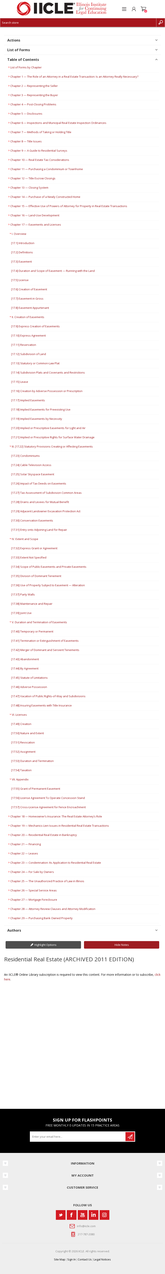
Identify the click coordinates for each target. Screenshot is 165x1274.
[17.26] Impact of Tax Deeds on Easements (38, 483)
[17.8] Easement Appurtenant (30, 308)
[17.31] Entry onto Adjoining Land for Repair (39, 530)
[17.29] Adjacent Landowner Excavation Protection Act (45, 511)
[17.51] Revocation (23, 742)
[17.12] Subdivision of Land (28, 354)
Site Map (59, 1259)
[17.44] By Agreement (24, 668)
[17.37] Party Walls (23, 594)
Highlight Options (45, 945)
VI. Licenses (19, 715)
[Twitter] (61, 1215)
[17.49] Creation (21, 724)
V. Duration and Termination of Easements (39, 622)
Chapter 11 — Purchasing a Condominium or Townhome (46, 169)
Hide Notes (122, 945)
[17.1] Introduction (22, 243)
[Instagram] (104, 1215)
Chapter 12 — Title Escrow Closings (32, 178)
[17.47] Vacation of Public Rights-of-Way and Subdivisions (48, 696)
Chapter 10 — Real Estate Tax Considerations (39, 160)
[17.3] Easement (21, 261)
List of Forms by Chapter (26, 67)
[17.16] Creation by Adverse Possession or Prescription (46, 391)
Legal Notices (102, 1259)
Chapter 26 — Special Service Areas (33, 890)
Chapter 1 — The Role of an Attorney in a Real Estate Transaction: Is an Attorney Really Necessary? (74, 76)
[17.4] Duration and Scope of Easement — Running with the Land (53, 271)
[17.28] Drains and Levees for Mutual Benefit (40, 502)
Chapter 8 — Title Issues (26, 141)
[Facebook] (71, 1215)
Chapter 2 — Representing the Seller (34, 86)
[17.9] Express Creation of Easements (35, 326)
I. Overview (19, 234)
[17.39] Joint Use (21, 613)
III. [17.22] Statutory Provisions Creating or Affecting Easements (52, 446)
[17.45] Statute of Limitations (29, 678)
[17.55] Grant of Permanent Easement (35, 789)
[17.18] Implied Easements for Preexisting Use (40, 409)
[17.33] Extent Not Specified (28, 557)
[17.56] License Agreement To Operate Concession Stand (48, 798)
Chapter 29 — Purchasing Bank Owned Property (41, 918)
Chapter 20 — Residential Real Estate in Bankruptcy (43, 835)
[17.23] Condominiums (25, 456)
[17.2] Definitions (22, 252)
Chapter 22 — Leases (24, 853)
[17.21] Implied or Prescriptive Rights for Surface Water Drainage (53, 437)
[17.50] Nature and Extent (27, 733)
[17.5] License (20, 280)
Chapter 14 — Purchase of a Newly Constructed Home (45, 197)
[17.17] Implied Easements (28, 400)
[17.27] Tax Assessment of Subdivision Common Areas (46, 493)
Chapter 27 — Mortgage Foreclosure (33, 900)
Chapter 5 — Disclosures (26, 113)
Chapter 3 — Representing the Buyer (34, 95)
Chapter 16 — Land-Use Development (34, 215)
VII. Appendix (20, 779)
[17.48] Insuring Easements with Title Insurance (41, 705)
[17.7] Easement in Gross (27, 298)
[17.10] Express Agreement (28, 335)
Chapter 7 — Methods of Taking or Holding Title (40, 132)
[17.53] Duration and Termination (32, 761)
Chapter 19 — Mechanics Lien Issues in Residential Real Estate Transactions (59, 826)
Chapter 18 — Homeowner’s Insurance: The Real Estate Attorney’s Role (56, 816)
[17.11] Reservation (23, 345)
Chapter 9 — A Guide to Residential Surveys (38, 150)
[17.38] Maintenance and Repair (31, 604)
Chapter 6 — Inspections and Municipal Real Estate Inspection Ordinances (58, 123)
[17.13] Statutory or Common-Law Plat (35, 363)
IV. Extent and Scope (25, 539)
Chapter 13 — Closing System (29, 187)
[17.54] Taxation (21, 770)
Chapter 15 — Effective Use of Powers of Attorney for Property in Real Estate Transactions (68, 206)
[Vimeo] (93, 1215)
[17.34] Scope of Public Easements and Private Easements (48, 567)
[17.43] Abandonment (25, 659)
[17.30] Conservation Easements (32, 520)
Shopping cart (143, 9)
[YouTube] (82, 1215)
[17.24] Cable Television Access (31, 465)
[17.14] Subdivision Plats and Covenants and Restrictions (48, 372)
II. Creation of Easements (28, 317)
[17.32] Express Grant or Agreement (34, 548)
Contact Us (85, 1259)
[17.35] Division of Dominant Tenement (36, 576)
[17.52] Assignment (23, 752)
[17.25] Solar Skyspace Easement (32, 474)
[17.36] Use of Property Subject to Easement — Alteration (48, 585)
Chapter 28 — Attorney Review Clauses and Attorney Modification (52, 909)
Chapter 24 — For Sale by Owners (32, 872)
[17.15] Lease (19, 382)
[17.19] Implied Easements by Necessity (36, 419)
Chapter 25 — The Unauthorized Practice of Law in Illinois (47, 881)
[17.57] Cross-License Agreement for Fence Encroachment (48, 807)
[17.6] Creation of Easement (29, 289)
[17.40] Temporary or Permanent (32, 631)
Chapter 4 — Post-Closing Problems (33, 104)
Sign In (71, 1259)
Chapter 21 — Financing (25, 844)
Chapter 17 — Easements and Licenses (35, 224)
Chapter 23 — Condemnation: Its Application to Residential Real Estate (55, 863)
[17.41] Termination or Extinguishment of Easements (45, 641)
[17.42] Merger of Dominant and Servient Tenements (45, 650)
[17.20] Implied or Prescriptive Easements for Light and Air (48, 428)
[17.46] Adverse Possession (29, 687)
